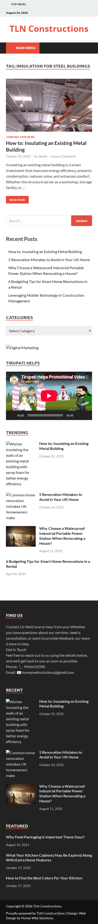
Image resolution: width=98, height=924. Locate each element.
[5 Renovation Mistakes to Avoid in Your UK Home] (21, 495)
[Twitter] (82, 12)
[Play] (12, 415)
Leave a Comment (63, 156)
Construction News (20, 137)
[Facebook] (76, 12)
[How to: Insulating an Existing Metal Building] (49, 106)
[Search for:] (49, 220)
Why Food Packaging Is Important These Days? (45, 837)
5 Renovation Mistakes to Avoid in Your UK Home (49, 259)
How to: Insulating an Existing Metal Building (45, 251)
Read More (15, 199)
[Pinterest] (89, 12)
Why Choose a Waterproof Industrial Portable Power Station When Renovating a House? (62, 535)
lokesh (42, 156)
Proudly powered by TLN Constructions (35, 913)
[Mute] (78, 415)
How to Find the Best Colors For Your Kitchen (44, 878)
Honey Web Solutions (37, 918)
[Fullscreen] (85, 415)
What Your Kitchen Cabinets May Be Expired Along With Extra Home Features (49, 857)
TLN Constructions (49, 28)
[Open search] (86, 47)
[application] (49, 396)
